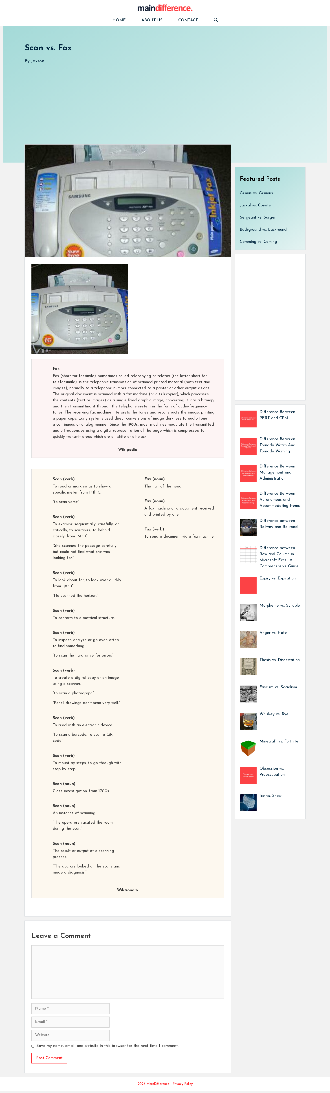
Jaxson (37, 61)
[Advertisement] (159, 99)
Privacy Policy (183, 1084)
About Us (152, 20)
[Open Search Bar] (216, 21)
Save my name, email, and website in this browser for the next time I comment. (107, 1046)
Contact (188, 20)
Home (119, 20)
